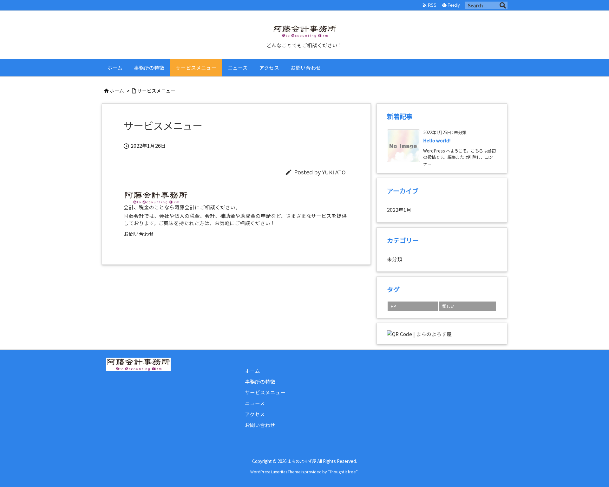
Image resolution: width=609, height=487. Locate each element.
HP (393, 306)
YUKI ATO (334, 172)
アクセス (255, 414)
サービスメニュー (156, 90)
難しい (448, 306)
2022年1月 (399, 209)
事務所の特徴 (260, 381)
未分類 (394, 259)
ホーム (117, 90)
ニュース (255, 403)
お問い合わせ (139, 233)
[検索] (503, 5)
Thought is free (342, 472)
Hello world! (437, 140)
